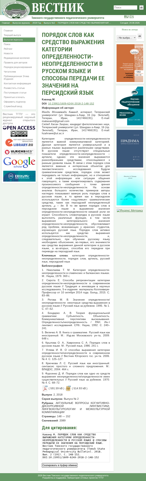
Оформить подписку (15, 102)
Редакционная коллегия (17, 58)
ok (141, 7)
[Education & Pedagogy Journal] (130, 204)
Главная (6, 23)
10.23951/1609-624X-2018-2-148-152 (71, 103)
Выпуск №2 (49, 23)
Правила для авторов (15, 62)
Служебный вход (13, 106)
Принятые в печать (14, 97)
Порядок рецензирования (18, 67)
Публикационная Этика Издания (16, 77)
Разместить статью (14, 88)
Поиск (7, 44)
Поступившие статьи (15, 92)
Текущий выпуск (12, 35)
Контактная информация (17, 83)
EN (131, 16)
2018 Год (37, 23)
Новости (8, 53)
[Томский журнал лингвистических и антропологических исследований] (130, 81)
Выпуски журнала (21, 23)
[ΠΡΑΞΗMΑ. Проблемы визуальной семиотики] (130, 166)
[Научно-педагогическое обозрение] (130, 124)
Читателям (10, 71)
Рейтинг (8, 49)
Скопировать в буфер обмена (60, 465)
